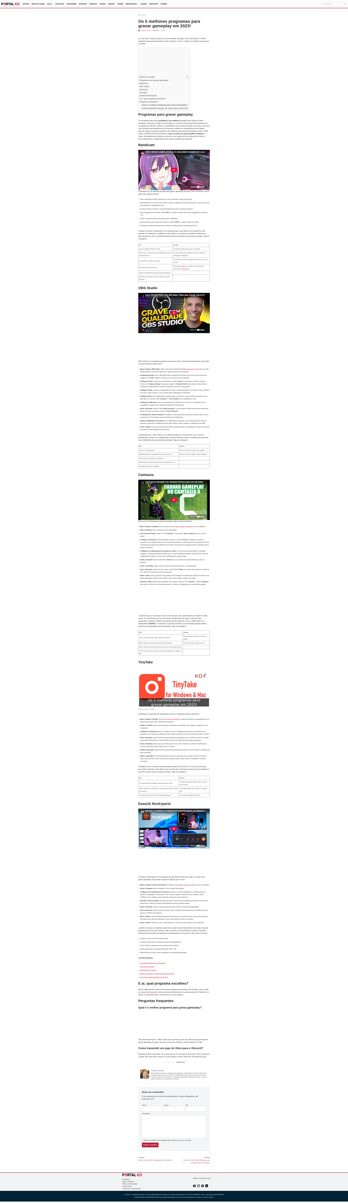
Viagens (143, 4)
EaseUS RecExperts (148, 96)
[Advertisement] (163, 62)
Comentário (146, 1113)
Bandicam (143, 83)
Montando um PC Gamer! (148, 970)
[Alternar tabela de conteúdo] (186, 77)
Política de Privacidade (129, 1184)
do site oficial (187, 199)
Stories (163, 4)
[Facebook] (194, 1187)
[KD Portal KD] (10, 4)
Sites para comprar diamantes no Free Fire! (154, 977)
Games (143, 15)
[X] (206, 1187)
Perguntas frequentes (148, 102)
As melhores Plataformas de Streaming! (153, 963)
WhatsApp (154, 4)
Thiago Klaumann (146, 30)
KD (139, 15)
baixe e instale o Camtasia (183, 526)
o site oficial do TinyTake (171, 719)
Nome (144, 1105)
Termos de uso (127, 1186)
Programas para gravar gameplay (153, 80)
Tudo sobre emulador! (147, 966)
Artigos (26, 4)
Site (187, 1105)
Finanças (93, 4)
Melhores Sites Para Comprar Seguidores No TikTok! (157, 974)
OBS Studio (144, 86)
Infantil (111, 4)
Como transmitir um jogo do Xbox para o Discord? (165, 108)
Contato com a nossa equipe (131, 1188)
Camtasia (143, 89)
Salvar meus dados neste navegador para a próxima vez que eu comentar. (167, 1140)
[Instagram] (198, 1187)
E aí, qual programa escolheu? (152, 99)
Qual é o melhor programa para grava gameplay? (165, 105)
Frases (103, 4)
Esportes (83, 4)
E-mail (166, 1105)
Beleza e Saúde (38, 4)
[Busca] (345, 4)
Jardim (120, 4)
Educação (59, 4)
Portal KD (153, 992)
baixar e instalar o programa (187, 885)
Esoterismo (71, 4)
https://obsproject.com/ (190, 369)
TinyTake (143, 93)
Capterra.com (185, 268)
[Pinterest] (202, 1187)
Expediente (126, 1179)
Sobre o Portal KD (128, 1181)
